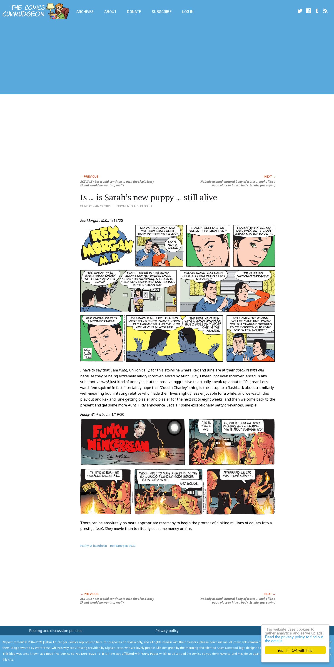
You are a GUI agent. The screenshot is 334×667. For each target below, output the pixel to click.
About (110, 12)
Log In (188, 12)
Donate (134, 12)
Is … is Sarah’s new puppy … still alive (148, 197)
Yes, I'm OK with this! (295, 650)
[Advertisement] (82, 57)
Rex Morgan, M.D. (123, 545)
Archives (85, 12)
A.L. (12, 659)
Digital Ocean (114, 648)
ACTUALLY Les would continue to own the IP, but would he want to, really (117, 183)
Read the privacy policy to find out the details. (294, 638)
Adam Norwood (227, 648)
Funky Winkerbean (93, 545)
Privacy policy (167, 630)
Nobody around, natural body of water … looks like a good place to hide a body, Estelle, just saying (237, 183)
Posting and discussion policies (55, 630)
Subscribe (162, 12)
